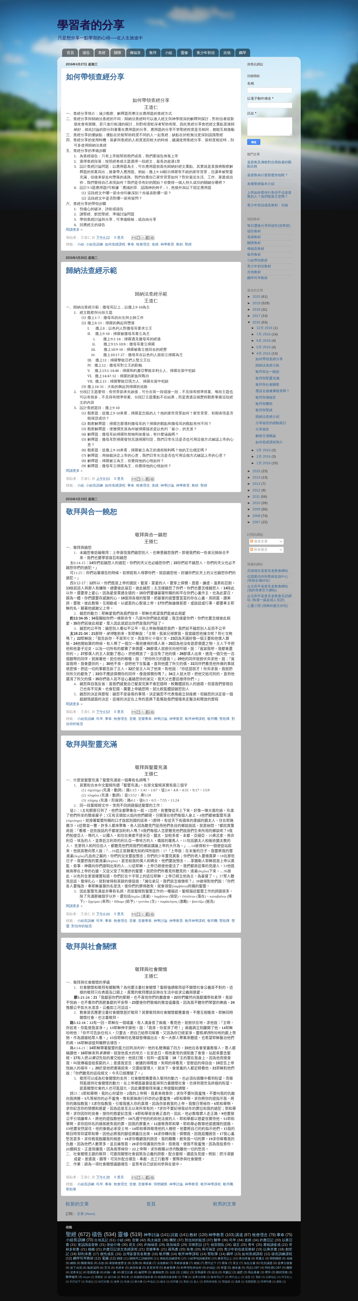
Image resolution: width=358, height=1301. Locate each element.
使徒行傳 (114, 1245)
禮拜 (268, 1272)
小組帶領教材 (257, 260)
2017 (257, 316)
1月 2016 (264, 463)
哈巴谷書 (103, 1281)
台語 (172, 1272)
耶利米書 (85, 1254)
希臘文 (260, 1258)
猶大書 (138, 1281)
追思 (247, 1276)
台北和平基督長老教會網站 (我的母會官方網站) (267, 588)
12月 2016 (264, 328)
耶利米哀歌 (210, 1281)
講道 (239, 1234)
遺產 (237, 1281)
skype (86, 1276)
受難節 (99, 1276)
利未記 (89, 1281)
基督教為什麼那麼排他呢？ (267, 175)
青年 (251, 1245)
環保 (224, 1263)
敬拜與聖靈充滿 (91, 744)
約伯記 (211, 1267)
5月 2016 (264, 347)
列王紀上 (287, 1276)
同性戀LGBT (273, 1267)
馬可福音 (209, 1249)
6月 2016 (264, 340)
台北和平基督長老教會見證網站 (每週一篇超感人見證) (269, 598)
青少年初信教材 (259, 266)
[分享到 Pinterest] (152, 237)
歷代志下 (211, 1263)
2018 (257, 309)
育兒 (107, 1267)
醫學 (217, 1240)
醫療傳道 (87, 1263)
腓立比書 (127, 1272)
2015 (257, 471)
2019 (257, 303)
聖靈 (224, 1267)
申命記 (151, 1281)
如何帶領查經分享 (95, 77)
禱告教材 (254, 231)
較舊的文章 (224, 1203)
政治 (214, 1272)
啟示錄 (112, 1276)
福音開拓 (218, 1245)
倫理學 (142, 1272)
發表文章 (260, 541)
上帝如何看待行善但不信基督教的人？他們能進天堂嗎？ (269, 194)
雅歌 (279, 1281)
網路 (73, 1263)
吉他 (227, 53)
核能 (197, 1263)
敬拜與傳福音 (265, 397)
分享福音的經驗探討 (270, 423)
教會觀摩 (170, 1267)
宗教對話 (195, 1245)
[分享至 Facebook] (147, 237)
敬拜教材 (254, 254)
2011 (257, 496)
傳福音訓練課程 (170, 1258)
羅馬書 (173, 1249)
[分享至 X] (143, 237)
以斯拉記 (271, 1276)
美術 (186, 1281)
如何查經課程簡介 (269, 442)
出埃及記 (101, 1240)
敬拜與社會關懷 (91, 946)
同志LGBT (253, 1267)
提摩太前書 (199, 1276)
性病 (127, 1281)
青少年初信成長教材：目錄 (267, 205)
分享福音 (262, 429)
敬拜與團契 (264, 404)
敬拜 (153, 53)
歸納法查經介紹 (267, 417)
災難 (135, 1263)
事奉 (130, 244)
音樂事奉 (145, 719)
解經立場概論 (265, 436)
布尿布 (119, 1267)
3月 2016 (264, 450)
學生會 (125, 1276)
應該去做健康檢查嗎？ (272, 391)
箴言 (236, 1245)
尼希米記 (76, 1272)
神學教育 (167, 244)
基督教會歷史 (118, 1263)
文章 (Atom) (86, 1214)
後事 (116, 1281)
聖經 (188, 244)
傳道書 (147, 1263)
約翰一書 (110, 1272)
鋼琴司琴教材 (257, 278)
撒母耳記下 (217, 1276)
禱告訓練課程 (281, 1254)
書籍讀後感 (272, 1245)
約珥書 (174, 1281)
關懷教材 (254, 243)
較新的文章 (77, 1203)
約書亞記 (267, 1240)
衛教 (190, 1249)
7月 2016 (264, 334)
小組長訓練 (94, 244)
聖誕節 (226, 1281)
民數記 (227, 1272)
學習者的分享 (90, 24)
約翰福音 (151, 1245)
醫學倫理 (72, 1277)
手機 (184, 1276)
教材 (179, 244)
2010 (257, 503)
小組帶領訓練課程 (199, 1258)
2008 (257, 516)
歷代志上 (234, 1276)
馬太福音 (154, 1240)
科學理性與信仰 (191, 1267)
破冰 (163, 1281)
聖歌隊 (224, 719)
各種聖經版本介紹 (260, 184)
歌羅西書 (93, 1272)
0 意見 (119, 237)
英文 (236, 1263)
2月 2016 (264, 456)
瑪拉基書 (254, 1272)
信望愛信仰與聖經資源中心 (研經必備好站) (267, 578)
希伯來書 (245, 1258)
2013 (257, 484)
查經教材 (254, 237)
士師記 (184, 1272)
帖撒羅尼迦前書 (143, 1276)
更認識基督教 (88, 1245)
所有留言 (260, 549)
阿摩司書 (266, 1281)
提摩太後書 (285, 1263)
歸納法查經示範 (91, 270)
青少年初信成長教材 (239, 1249)
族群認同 (93, 1267)
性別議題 (266, 1263)
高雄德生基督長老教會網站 (267, 571)
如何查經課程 (115, 244)
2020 (257, 296)
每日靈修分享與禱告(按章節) (269, 225)
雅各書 (236, 1267)
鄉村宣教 (282, 1272)
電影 (258, 1276)
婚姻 (91, 1249)
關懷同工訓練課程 (141, 1258)
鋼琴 (242, 53)
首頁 (70, 53)
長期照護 (250, 1281)
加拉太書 (249, 1263)
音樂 (132, 719)
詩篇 (174, 1234)
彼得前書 (135, 1267)
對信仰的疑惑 (81, 926)
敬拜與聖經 (264, 410)
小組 (168, 53)
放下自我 (76, 1267)
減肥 (240, 1272)
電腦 (105, 1258)
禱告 (86, 53)
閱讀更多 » (74, 229)
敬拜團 (212, 719)
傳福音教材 (255, 249)
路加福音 (173, 1245)
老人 (196, 1281)
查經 (101, 53)
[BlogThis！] (138, 237)
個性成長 (107, 1254)
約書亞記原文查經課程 (120, 1249)
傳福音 (135, 53)
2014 (257, 477)
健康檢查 (158, 1272)
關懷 (117, 53)
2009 (257, 509)
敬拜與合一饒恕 (91, 511)
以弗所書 (270, 1249)
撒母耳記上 (224, 1258)
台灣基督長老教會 (137, 1254)
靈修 (184, 53)
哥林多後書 (181, 1263)
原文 (132, 1245)
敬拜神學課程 (195, 719)
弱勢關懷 (160, 1184)
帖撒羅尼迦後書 (167, 1276)
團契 (173, 1240)
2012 (257, 490)
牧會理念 (143, 244)
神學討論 (167, 485)
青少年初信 (206, 53)
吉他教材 (254, 272)
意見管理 (153, 1267)
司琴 (99, 719)
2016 (257, 322)
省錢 (289, 1258)
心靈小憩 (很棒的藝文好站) (267, 606)
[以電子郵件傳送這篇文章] (133, 237)
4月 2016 (264, 353)
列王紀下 (75, 1281)
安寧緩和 (201, 1272)
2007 (257, 522)
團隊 (289, 1267)
